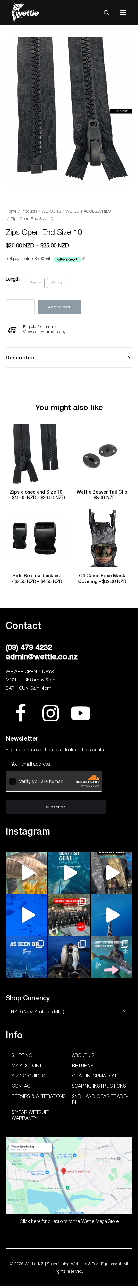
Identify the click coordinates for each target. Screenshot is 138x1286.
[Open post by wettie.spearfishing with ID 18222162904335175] (111, 873)
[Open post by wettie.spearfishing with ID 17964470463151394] (111, 957)
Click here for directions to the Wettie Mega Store (69, 1221)
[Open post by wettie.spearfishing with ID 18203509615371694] (69, 873)
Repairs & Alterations (39, 1096)
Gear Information (94, 1075)
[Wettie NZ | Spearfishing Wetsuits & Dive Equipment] (35, 12)
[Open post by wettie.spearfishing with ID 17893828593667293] (111, 915)
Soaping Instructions (99, 1086)
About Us (83, 1055)
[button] (123, 12)
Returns (82, 1065)
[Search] (103, 12)
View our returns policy (44, 331)
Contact (22, 1086)
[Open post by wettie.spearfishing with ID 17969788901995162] (26, 873)
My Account (27, 1065)
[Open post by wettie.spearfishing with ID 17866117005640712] (69, 957)
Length (13, 279)
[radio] (35, 283)
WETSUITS (51, 211)
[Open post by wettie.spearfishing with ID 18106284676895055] (26, 915)
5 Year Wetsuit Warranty (30, 1115)
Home (11, 211)
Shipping (22, 1055)
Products (29, 211)
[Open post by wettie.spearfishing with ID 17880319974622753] (69, 915)
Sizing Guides (28, 1075)
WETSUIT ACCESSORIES (88, 211)
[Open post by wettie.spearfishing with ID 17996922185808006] (26, 957)
